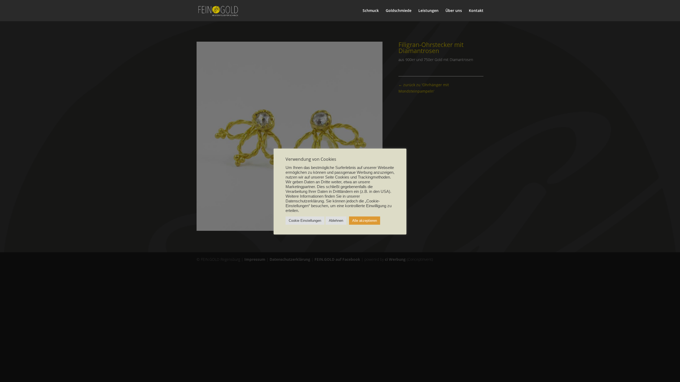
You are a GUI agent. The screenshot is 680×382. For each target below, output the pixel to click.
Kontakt (476, 11)
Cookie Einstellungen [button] (305, 221)
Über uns (453, 11)
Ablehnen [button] (336, 221)
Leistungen (428, 11)
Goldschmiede (398, 11)
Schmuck (371, 11)
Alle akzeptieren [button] (364, 221)
